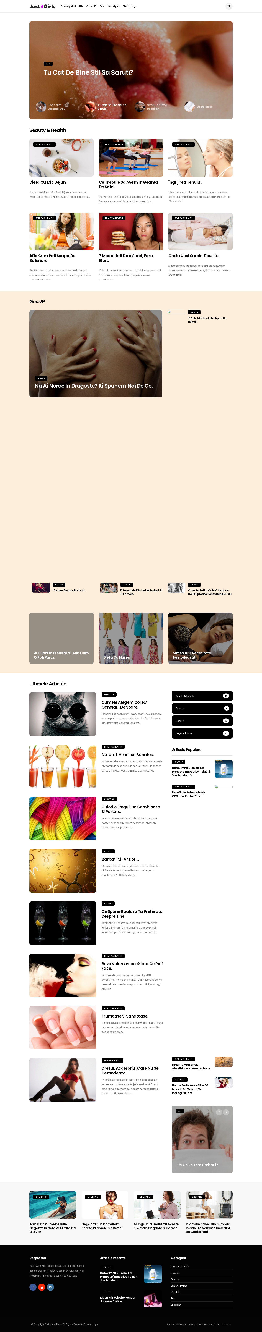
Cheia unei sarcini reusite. (193, 256)
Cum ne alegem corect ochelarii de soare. (125, 705)
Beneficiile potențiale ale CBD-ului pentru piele (188, 794)
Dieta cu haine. (116, 657)
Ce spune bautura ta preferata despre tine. (132, 914)
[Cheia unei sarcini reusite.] (200, 231)
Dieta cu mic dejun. (47, 182)
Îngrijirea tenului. (185, 182)
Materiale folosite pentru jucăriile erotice (117, 1299)
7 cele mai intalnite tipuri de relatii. (207, 320)
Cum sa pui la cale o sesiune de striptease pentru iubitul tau (210, 592)
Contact (226, 1324)
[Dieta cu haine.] (131, 638)
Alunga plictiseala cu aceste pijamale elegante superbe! (156, 1226)
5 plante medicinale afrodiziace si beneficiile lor (191, 1067)
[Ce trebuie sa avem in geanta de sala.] (131, 158)
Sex (101, 6)
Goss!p (91, 6)
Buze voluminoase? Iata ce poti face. (132, 966)
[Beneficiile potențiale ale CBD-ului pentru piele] (224, 918)
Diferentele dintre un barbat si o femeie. (141, 592)
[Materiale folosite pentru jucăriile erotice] (153, 1298)
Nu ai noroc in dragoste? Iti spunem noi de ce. (94, 386)
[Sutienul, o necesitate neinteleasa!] (200, 638)
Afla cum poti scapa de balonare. (52, 258)
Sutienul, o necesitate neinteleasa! (192, 655)
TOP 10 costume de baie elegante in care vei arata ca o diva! (52, 1228)
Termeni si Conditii (177, 1324)
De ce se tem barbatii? (197, 1164)
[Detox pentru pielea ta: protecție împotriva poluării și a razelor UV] (224, 769)
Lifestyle (113, 6)
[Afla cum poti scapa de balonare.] (61, 231)
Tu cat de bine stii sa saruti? (88, 72)
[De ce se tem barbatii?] (202, 1139)
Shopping (128, 6)
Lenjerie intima (112, 1060)
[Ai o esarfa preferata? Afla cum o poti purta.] (61, 638)
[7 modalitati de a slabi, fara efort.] (131, 231)
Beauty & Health (72, 6)
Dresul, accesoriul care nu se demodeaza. (130, 1071)
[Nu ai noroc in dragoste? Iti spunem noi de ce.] (95, 353)
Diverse (179, 762)
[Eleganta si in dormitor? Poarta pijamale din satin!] (105, 1205)
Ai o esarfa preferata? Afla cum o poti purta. (61, 655)
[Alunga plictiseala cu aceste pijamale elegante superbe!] (157, 1205)
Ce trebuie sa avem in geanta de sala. (128, 185)
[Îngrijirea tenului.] (200, 158)
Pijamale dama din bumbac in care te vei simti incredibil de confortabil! (208, 1228)
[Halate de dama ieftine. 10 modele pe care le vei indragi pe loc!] (224, 1082)
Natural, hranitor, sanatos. (128, 754)
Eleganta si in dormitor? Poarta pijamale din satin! (102, 1226)
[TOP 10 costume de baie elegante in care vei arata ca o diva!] (52, 1205)
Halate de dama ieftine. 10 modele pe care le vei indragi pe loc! (190, 1089)
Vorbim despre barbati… (69, 590)
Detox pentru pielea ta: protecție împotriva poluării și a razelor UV (191, 771)
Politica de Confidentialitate (204, 1324)
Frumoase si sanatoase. (125, 1016)
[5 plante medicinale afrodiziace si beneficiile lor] (224, 1062)
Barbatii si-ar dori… (120, 859)
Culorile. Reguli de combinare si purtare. (131, 809)
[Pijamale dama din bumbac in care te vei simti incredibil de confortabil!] (209, 1205)
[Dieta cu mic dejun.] (61, 158)
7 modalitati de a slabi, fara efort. (126, 258)
